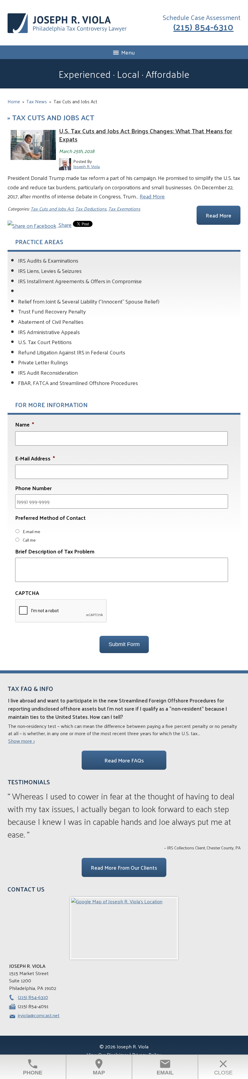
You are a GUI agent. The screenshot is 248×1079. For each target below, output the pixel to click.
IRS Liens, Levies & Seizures (50, 271)
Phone (32, 1067)
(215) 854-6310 (203, 26)
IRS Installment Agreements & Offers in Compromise (80, 281)
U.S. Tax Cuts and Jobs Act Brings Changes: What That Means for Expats (145, 134)
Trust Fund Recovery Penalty (52, 311)
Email (165, 1067)
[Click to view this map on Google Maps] (124, 928)
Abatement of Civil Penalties (50, 322)
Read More (152, 196)
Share (64, 225)
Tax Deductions (90, 208)
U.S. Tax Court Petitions (45, 342)
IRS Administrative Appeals (49, 332)
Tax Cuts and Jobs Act (52, 208)
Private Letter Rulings (43, 362)
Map (99, 1067)
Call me (29, 540)
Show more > (21, 741)
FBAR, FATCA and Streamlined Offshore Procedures (78, 383)
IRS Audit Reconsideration (48, 372)
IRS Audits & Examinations (48, 260)
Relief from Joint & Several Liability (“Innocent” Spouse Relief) (88, 301)
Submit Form (124, 644)
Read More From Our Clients (124, 867)
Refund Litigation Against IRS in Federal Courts (71, 352)
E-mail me (31, 531)
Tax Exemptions (124, 208)
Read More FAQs (124, 760)
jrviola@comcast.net (39, 1015)
